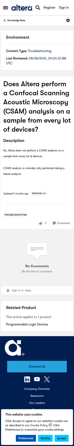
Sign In (64, 7)
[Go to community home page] (22, 7)
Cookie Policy (39, 425)
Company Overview (37, 388)
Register (50, 7)
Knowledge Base (16, 20)
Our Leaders (37, 402)
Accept (61, 438)
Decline (45, 438)
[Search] (37, 7)
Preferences (25, 438)
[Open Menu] (68, 20)
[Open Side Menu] (5, 8)
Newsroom (37, 395)
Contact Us (37, 366)
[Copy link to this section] (27, 141)
